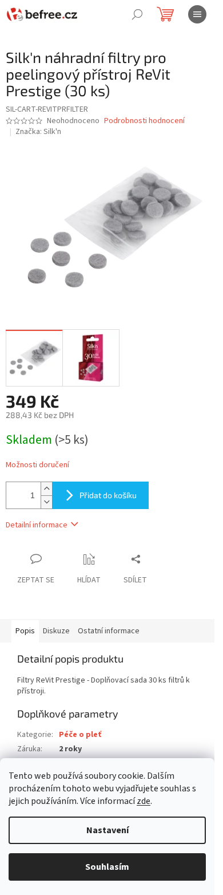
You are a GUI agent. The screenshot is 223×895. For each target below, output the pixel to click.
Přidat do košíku (108, 495)
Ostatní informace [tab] (109, 631)
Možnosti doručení (37, 465)
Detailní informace (36, 525)
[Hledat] (137, 14)
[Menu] (197, 14)
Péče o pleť (80, 734)
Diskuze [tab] (56, 631)
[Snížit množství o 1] (46, 501)
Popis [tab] (25, 631)
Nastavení (107, 830)
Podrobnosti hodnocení (144, 121)
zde (143, 801)
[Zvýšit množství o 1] (46, 488)
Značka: (38, 131)
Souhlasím (107, 867)
